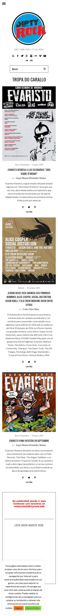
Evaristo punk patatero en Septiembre (29, 440)
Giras (17, 164)
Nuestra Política (32, 608)
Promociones (24, 164)
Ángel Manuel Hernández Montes (31, 177)
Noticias (21, 287)
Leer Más (29, 212)
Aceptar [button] (18, 608)
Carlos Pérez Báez (31, 309)
